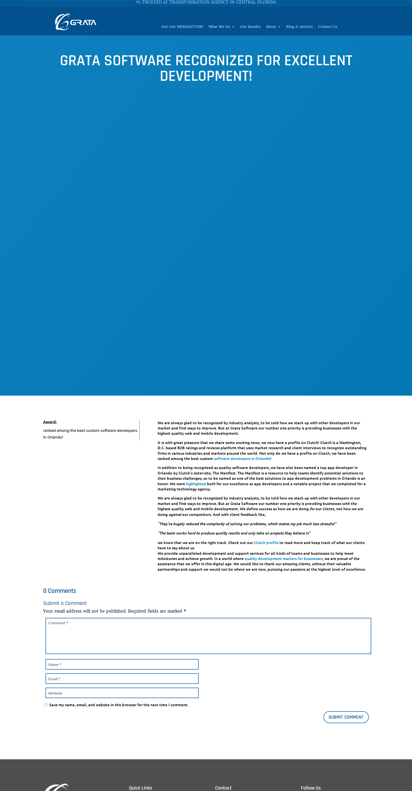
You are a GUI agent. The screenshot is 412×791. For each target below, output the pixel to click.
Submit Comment (346, 717)
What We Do (219, 27)
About (271, 27)
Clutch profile (266, 542)
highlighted (196, 483)
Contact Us (327, 27)
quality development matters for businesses (284, 558)
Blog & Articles (299, 27)
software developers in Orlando (242, 458)
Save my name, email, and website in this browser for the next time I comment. (118, 704)
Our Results (250, 27)
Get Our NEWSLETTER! (182, 27)
